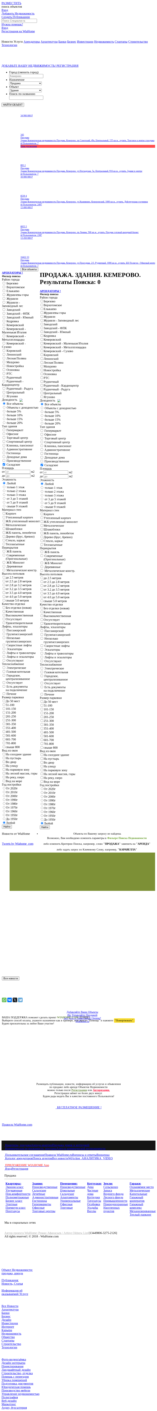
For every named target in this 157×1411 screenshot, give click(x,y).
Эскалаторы (14, 649)
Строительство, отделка (17, 1373)
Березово (12, 283)
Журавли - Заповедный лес (12, 304)
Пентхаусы (13, 1211)
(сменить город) (28, 72)
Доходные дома (16, 457)
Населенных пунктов (111, 1209)
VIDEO (107, 1158)
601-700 (11, 739)
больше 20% (14, 422)
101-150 (11, 708)
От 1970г (12, 807)
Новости (7, 41)
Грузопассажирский (19, 634)
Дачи (90, 1187)
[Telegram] (20, 1000)
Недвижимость (104, 41)
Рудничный (14, 377)
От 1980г (12, 803)
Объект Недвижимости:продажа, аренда (17, 1271)
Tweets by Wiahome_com (17, 843)
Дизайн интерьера (13, 1362)
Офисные (38, 1207)
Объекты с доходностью (22, 407)
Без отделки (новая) (18, 607)
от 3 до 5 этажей (17, 498)
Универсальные (70, 1200)
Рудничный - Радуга (19, 388)
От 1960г (12, 811)
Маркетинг (9, 1404)
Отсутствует (14, 619)
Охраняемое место (142, 1187)
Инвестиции (85, 41)
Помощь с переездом (15, 1376)
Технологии (9, 45)
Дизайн (6, 1319)
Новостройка (15, 366)
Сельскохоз (110, 1187)
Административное (19, 449)
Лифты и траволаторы (21, 652)
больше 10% (14, 415)
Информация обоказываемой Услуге (15, 1292)
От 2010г (12, 792)
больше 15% (14, 419)
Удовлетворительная (19, 623)
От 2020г (12, 788)
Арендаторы (32, 41)
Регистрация (20, 1168)
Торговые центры (43, 1211)
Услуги (18, 41)
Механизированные (143, 1211)
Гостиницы (39, 1200)
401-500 (11, 731)
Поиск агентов (42, 1158)
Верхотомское (15, 287)
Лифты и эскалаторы (20, 656)
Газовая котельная (18, 671)
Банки (62, 41)
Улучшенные (14, 1190)
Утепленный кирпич (19, 517)
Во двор (11, 762)
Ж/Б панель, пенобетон (21, 532)
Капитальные (138, 1194)
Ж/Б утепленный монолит (23, 521)
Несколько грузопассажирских (16, 639)
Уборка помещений (14, 1380)
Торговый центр (17, 437)
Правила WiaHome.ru (58, 1154)
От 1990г (12, 799)
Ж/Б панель (13, 551)
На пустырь (13, 758)
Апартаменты (69, 1197)
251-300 (11, 720)
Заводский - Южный (20, 317)
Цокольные (67, 1190)
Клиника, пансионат (20, 445)
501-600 (11, 735)
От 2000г (12, 796)
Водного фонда (113, 1194)
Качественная (15, 611)
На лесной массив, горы (21, 773)
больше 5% (13, 411)
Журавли (12, 298)
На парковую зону (17, 769)
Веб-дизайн (9, 1400)
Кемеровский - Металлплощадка (14, 338)
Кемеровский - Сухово (58, 351)
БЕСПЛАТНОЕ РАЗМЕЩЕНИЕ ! (78, 1107)
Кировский (13, 350)
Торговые (66, 1207)
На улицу (12, 765)
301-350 (11, 724)
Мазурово (12, 362)
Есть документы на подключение (15, 688)
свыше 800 (13, 747)
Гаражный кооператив (137, 1199)
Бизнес (71, 41)
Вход (8, 1168)
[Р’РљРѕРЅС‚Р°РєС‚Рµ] (9, 1000)
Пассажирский (16, 630)
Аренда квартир (41, 1145)
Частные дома (92, 1192)
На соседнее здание (18, 754)
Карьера (7, 1330)
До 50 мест (13, 701)
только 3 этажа (16, 494)
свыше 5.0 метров (17, 600)
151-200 (11, 712)
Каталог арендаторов (18, 1158)
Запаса (107, 1190)
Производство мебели (16, 1390)
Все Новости (10, 1306)
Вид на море (14, 781)
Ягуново (12, 396)
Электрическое (16, 667)
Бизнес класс (14, 1200)
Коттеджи (93, 1197)
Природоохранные (115, 1204)
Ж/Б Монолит (15, 562)
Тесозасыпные (15, 544)
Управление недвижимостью (20, 1393)
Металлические (16, 525)
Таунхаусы (94, 1200)
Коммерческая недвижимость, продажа (30, 1148)
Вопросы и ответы (84, 1154)
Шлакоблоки (14, 528)
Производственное (18, 460)
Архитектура (49, 41)
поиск (12, 6)
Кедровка (12, 321)
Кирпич (11, 513)
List (85, 1233)
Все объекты (14, 403)
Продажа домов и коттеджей (70, 1145)
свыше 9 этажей (17, 506)
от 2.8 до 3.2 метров (19, 585)
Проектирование (13, 1366)
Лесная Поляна (16, 358)
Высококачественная (19, 615)
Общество (8, 1337)
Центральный (15, 392)
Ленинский (13, 354)
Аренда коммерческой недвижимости (80, 1148)
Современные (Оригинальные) (14, 557)
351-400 (11, 728)
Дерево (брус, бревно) (20, 536)
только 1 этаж (15, 487)
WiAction (74, 1158)
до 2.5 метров (14, 577)
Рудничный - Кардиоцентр (12, 383)
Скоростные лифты (19, 645)
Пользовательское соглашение (24, 1154)
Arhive (68, 1233)
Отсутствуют (15, 660)
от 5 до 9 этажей (17, 502)
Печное (11, 693)
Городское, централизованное (16, 677)
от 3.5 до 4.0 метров (19, 592)
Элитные (11, 1204)
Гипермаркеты (41, 1204)
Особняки (93, 1204)
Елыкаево (12, 291)
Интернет (8, 1326)
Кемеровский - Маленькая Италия (14, 330)
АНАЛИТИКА (90, 1158)
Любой (11, 483)
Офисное (12, 434)
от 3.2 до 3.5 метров (19, 589)
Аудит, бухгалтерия (14, 1407)
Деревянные (14, 566)
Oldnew (78, 1233)
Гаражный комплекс (136, 1206)
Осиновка (13, 369)
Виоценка (103, 1154)
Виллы (91, 1211)
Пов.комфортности (18, 1194)
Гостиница (13, 453)
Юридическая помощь (16, 1387)
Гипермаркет (14, 430)
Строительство (138, 41)
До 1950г (12, 819)
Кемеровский (15, 325)
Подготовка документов (17, 1383)
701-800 (11, 743)
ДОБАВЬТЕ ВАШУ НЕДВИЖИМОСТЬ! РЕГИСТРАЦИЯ (40, 65)
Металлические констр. (21, 570)
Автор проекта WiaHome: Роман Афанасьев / (34, 1233)
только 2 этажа (16, 491)
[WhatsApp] (4, 1000)
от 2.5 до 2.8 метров (19, 581)
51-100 (10, 705)
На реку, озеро (15, 777)
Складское (13, 464)
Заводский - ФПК (18, 313)
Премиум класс (16, 1207)
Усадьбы (92, 1207)
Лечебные (38, 1194)
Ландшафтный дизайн (16, 1369)
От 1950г (12, 815)
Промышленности (115, 1200)
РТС (9, 373)
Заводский (13, 309)
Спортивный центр (19, 441)
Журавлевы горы (17, 294)
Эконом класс (15, 1187)
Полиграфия (10, 1397)
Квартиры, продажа (17, 1145)
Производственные (44, 1187)
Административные (45, 1197)
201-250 (11, 716)
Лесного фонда (113, 1197)
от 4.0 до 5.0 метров (19, 596)
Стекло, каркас (15, 540)
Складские (39, 1190)
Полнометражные (17, 1197)
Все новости (60, 1158)
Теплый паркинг (140, 1214)
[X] (15, 1000)
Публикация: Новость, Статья (12, 1282)
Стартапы (121, 41)
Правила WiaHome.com (17, 1124)
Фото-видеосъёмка (14, 1359)
